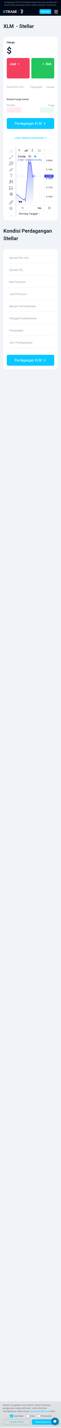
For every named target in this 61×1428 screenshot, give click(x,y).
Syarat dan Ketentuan (40, 1411)
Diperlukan (19, 1416)
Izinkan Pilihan (17, 1422)
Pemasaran (46, 1416)
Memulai (45, 11)
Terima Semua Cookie (45, 1422)
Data (32, 1416)
